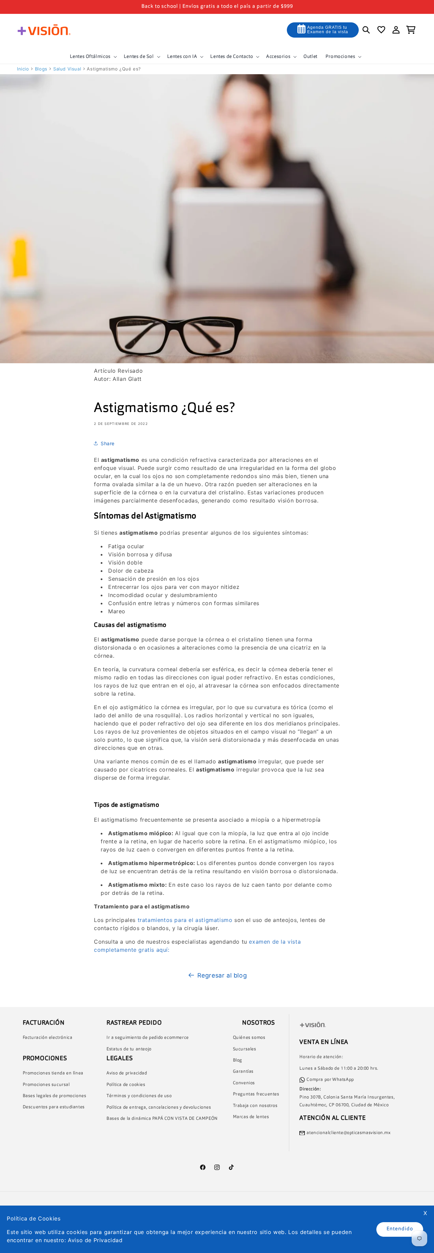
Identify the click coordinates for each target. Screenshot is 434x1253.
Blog (237, 1060)
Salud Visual (67, 68)
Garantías (243, 1072)
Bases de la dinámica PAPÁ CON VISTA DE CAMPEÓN (162, 1118)
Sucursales (244, 1049)
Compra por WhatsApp (330, 1079)
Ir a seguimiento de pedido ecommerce (147, 1037)
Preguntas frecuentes (256, 1094)
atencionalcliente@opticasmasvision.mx (349, 1133)
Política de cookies (125, 1085)
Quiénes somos (249, 1037)
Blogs (41, 68)
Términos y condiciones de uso (139, 1096)
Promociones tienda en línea (53, 1073)
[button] (93, 56)
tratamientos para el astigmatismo (185, 920)
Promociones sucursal (46, 1085)
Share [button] (108, 443)
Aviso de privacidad (126, 1073)
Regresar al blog (222, 975)
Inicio (23, 68)
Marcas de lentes (251, 1117)
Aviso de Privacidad (95, 1240)
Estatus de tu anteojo (129, 1049)
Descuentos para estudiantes (54, 1107)
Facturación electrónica (48, 1037)
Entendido (400, 1229)
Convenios (244, 1083)
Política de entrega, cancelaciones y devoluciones (158, 1107)
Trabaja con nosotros (255, 1106)
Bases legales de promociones (54, 1096)
